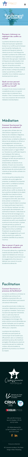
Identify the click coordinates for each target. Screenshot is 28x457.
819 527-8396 (14, 422)
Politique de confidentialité (14, 444)
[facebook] (12, 435)
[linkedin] (16, 435)
